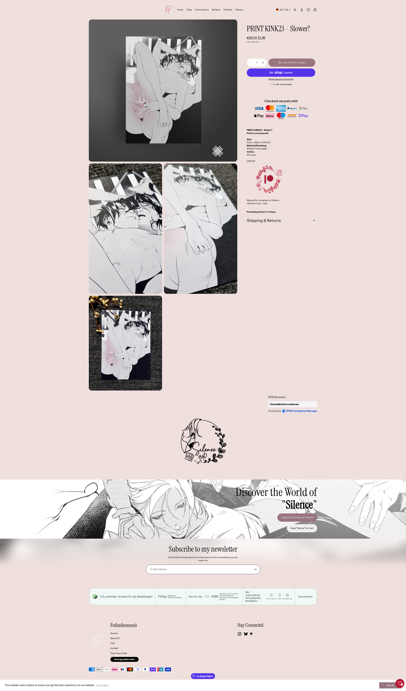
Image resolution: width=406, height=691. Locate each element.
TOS (112, 643)
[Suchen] (294, 9)
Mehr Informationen (305, 596)
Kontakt (114, 648)
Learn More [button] (102, 685)
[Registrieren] (255, 569)
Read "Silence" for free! (302, 528)
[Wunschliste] (308, 9)
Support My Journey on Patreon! (297, 517)
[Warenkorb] (314, 9)
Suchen (114, 633)
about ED (115, 638)
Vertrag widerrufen (124, 659)
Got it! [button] (390, 685)
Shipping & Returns (264, 220)
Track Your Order (118, 653)
